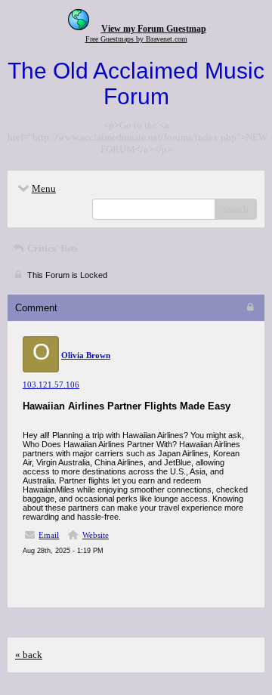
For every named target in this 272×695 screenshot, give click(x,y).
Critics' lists (51, 248)
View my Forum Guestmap (153, 28)
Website (95, 534)
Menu (44, 188)
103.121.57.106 (51, 384)
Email (49, 534)
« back (28, 654)
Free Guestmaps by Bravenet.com (136, 39)
